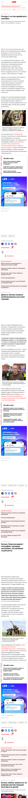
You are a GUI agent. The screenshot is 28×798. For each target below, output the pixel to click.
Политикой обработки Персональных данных (10, 6)
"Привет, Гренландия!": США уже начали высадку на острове (13, 750)
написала (3, 601)
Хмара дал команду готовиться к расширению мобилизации (13, 269)
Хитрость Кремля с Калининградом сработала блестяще (13, 521)
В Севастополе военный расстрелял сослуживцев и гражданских (14, 286)
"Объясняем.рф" (10, 49)
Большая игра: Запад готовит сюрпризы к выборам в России (12, 273)
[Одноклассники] (15, 244)
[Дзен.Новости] (2, 244)
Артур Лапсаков (5, 717)
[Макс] (5, 244)
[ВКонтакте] (12, 244)
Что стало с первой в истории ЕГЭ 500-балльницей (11, 536)
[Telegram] (9, 244)
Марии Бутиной (10, 715)
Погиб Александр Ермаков (8, 278)
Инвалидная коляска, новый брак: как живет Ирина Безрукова (12, 526)
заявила (9, 345)
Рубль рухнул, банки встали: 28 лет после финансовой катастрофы (11, 765)
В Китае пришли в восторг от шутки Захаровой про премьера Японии (13, 281)
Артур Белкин (5, 460)
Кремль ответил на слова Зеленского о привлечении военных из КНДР (11, 264)
